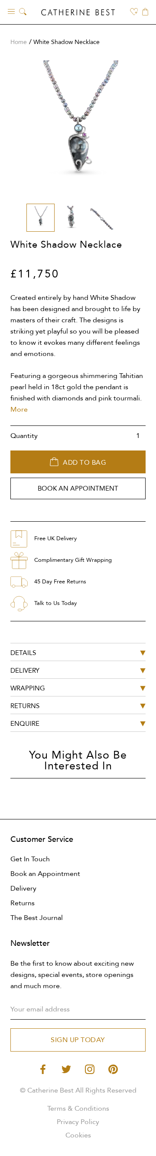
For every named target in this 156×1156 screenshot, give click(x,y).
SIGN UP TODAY (78, 1040)
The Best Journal (36, 918)
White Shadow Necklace (66, 42)
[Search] (22, 12)
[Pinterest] (113, 1068)
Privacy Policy (78, 1122)
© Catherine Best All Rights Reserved (78, 1090)
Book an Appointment (45, 874)
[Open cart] (145, 12)
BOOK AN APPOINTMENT (78, 488)
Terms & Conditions (78, 1108)
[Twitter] (66, 1068)
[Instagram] (89, 1068)
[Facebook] (43, 1068)
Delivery (23, 888)
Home (18, 42)
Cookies (78, 1135)
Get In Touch (30, 859)
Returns (22, 903)
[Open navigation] (11, 11)
